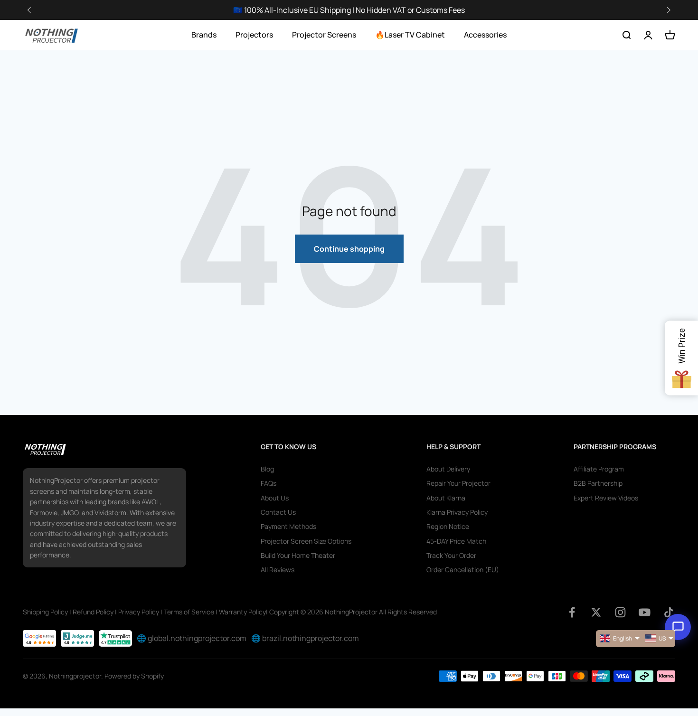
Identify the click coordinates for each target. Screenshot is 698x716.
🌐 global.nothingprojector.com (191, 638)
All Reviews (277, 569)
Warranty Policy (242, 611)
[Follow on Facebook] (572, 612)
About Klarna (445, 497)
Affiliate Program (599, 468)
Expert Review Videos (606, 497)
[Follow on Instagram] (620, 612)
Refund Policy (93, 611)
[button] (668, 10)
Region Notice (447, 526)
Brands (204, 34)
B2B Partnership (598, 483)
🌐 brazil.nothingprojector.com (305, 638)
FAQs (268, 483)
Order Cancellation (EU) (462, 569)
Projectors (254, 34)
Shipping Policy (45, 611)
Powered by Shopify (134, 675)
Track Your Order (451, 555)
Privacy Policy (138, 611)
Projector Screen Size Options (306, 541)
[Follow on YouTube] (644, 612)
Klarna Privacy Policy (457, 512)
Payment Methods (288, 526)
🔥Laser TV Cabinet (410, 34)
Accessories (485, 34)
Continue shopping (349, 249)
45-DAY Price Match (456, 541)
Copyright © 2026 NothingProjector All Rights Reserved (353, 611)
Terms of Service (189, 611)
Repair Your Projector (458, 483)
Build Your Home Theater (298, 555)
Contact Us (278, 512)
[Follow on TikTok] (668, 612)
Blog (267, 468)
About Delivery (448, 468)
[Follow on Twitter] (596, 612)
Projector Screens (324, 34)
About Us (275, 497)
